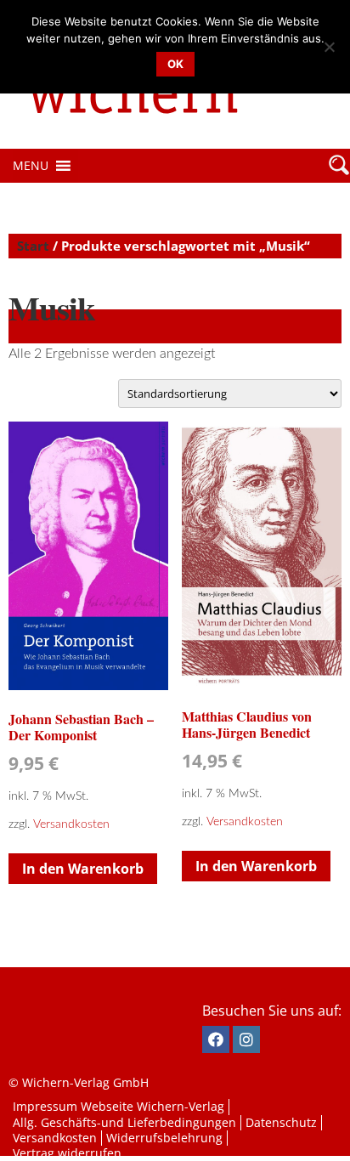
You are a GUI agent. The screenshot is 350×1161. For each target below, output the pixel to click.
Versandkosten (71, 824)
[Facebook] (215, 1039)
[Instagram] (246, 1039)
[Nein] (328, 46)
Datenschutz (281, 1122)
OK (175, 64)
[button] (30, 166)
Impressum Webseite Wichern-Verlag (118, 1106)
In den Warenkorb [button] (83, 868)
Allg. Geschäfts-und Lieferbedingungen (124, 1122)
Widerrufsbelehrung (164, 1138)
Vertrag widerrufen (67, 1153)
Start (33, 245)
